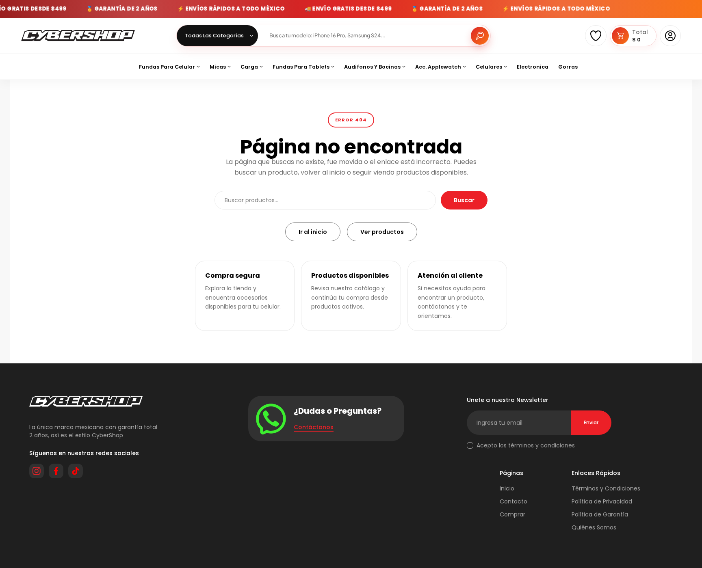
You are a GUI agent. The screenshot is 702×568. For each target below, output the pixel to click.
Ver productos (382, 232)
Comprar (512, 514)
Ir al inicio (313, 232)
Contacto (513, 501)
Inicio (507, 488)
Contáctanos (314, 427)
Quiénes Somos (594, 527)
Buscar (464, 200)
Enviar (591, 422)
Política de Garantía (600, 514)
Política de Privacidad (602, 501)
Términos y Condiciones (606, 488)
